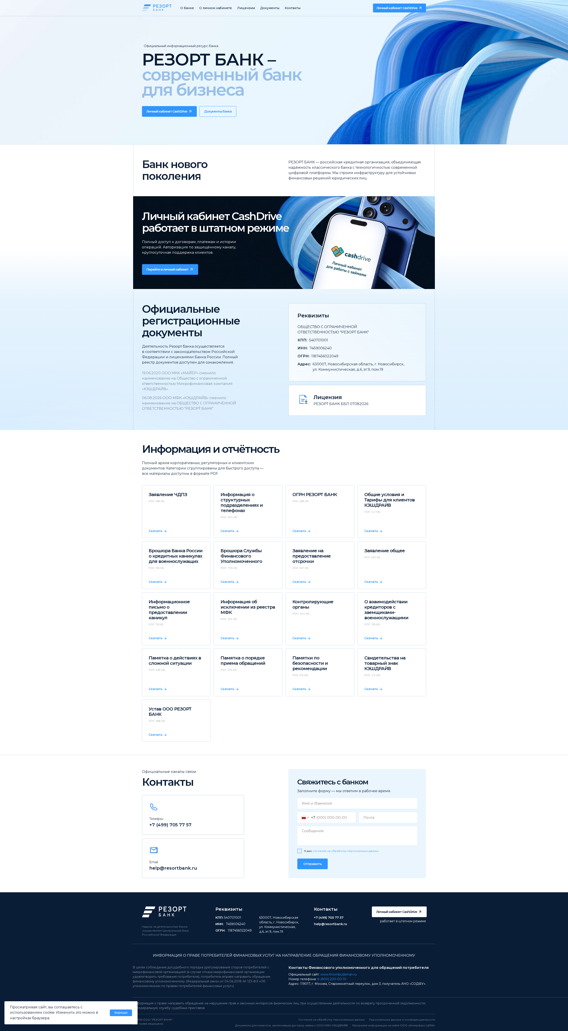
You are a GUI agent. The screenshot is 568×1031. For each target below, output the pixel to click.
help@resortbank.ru (173, 868)
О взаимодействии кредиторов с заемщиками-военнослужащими (386, 609)
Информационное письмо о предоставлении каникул (169, 609)
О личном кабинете (215, 8)
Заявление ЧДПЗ (168, 494)
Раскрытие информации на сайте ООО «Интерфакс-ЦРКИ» (393, 1025)
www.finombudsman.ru (338, 974)
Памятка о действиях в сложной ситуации (175, 660)
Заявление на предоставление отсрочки (311, 556)
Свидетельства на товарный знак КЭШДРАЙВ (384, 663)
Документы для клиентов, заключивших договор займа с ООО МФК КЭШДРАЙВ (291, 1025)
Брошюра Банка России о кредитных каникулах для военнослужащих (175, 556)
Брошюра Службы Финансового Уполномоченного (241, 556)
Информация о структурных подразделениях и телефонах (242, 502)
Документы (269, 8)
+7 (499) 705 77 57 (170, 824)
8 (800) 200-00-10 (331, 979)
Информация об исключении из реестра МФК (248, 607)
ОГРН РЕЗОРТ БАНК (314, 494)
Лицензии (246, 8)
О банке (187, 8)
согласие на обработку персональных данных (346, 851)
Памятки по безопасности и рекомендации (310, 663)
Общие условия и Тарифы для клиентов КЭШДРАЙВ (389, 500)
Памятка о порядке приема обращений (243, 660)
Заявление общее (384, 550)
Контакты (292, 8)
